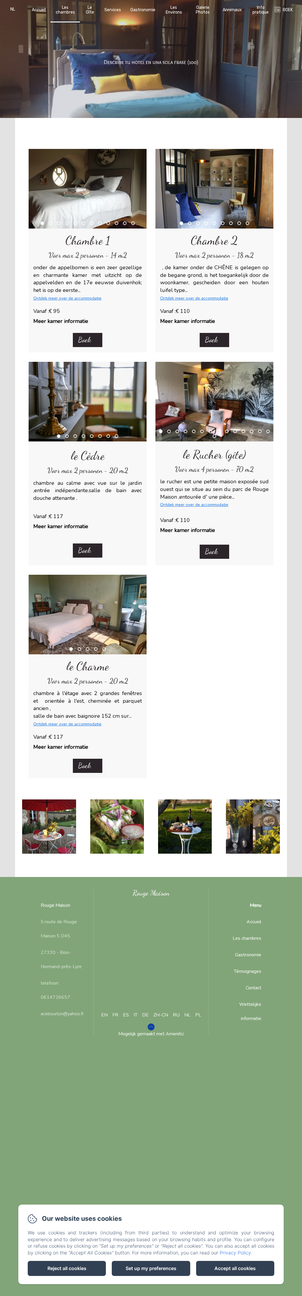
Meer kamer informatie (60, 321)
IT (135, 1015)
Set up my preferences (151, 1268)
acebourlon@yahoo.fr (62, 1014)
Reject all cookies (66, 1268)
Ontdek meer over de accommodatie (67, 298)
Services (112, 9)
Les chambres (65, 9)
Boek (84, 340)
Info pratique (260, 9)
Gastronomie (142, 9)
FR (115, 1015)
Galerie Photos (203, 9)
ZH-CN (160, 1015)
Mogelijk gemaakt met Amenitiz (151, 1034)
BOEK (288, 9)
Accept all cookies (235, 1268)
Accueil (39, 9)
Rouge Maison (151, 892)
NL (187, 1015)
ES (126, 1015)
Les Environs (174, 9)
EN (104, 1015)
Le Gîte (90, 9)
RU (176, 1015)
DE (145, 1015)
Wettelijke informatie (250, 1011)
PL (198, 1015)
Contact (253, 988)
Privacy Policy (235, 1253)
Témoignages (247, 971)
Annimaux (232, 9)
